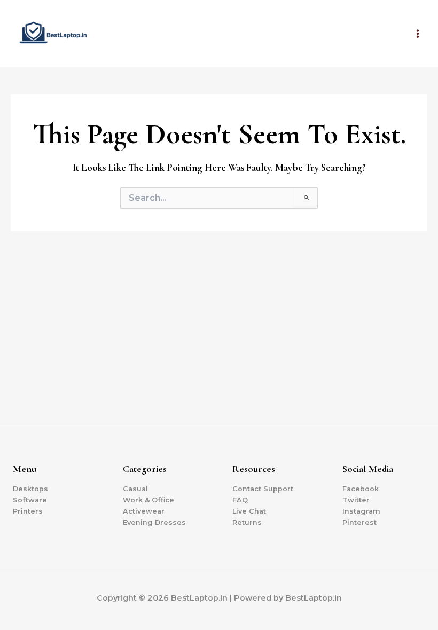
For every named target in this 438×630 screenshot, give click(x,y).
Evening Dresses (154, 522)
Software (30, 500)
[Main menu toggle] (417, 33)
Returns (247, 522)
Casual (135, 489)
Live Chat (249, 511)
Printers (28, 511)
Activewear (144, 511)
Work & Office (148, 500)
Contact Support (262, 489)
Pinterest (359, 522)
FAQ (240, 500)
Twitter (356, 500)
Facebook (360, 489)
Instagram (361, 511)
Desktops (30, 489)
